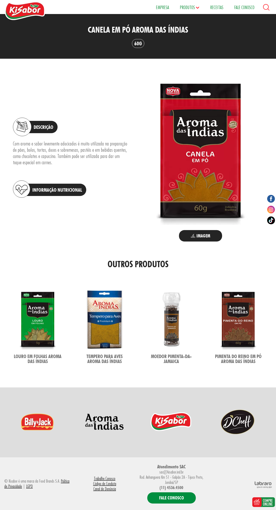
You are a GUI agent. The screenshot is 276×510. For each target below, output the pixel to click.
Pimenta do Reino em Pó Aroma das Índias (238, 358)
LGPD (29, 486)
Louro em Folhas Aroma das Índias (37, 358)
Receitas (216, 7)
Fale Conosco (244, 7)
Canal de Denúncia (104, 488)
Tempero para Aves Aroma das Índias (104, 358)
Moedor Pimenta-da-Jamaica (171, 358)
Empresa (162, 7)
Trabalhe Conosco (104, 478)
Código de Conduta (104, 483)
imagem (202, 235)
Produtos (188, 7)
